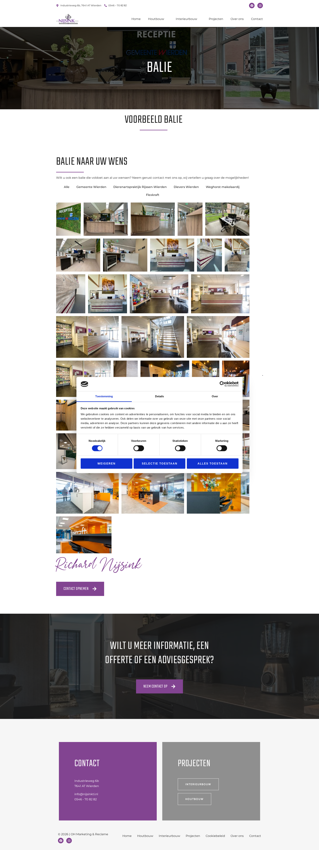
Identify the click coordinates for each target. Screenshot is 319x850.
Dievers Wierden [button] (186, 187)
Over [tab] (215, 396)
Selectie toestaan (159, 463)
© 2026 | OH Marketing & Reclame (83, 834)
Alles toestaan (213, 463)
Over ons (237, 19)
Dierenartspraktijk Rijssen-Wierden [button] (140, 187)
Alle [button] (66, 187)
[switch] (138, 448)
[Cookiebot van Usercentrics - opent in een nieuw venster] (222, 384)
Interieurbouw (186, 19)
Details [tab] (159, 396)
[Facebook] (252, 5)
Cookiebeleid (215, 836)
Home (136, 19)
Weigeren (106, 463)
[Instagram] (260, 5)
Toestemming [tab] (104, 396)
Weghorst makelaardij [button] (223, 187)
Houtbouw (156, 19)
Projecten (216, 19)
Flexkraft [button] (152, 195)
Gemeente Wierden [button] (91, 187)
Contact (257, 19)
